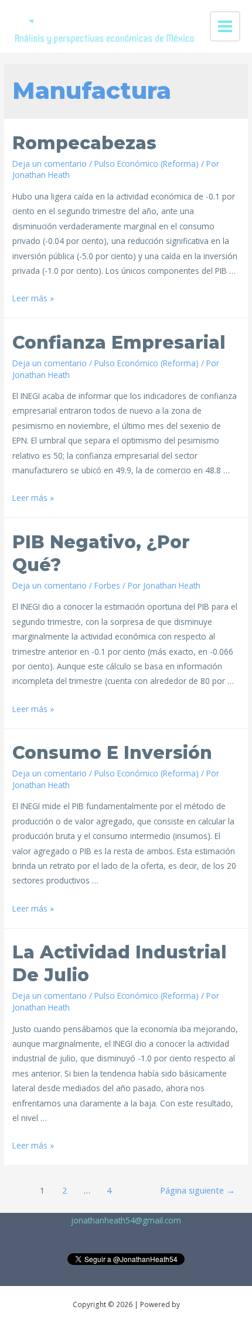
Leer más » (33, 298)
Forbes (107, 585)
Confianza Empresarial (119, 342)
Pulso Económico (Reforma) (146, 163)
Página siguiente (197, 1190)
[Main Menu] (225, 26)
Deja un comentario (49, 163)
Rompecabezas (84, 143)
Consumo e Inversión (112, 753)
